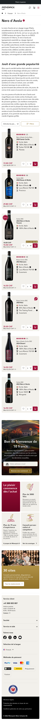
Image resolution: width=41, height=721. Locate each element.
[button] (29, 7)
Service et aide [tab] (9, 626)
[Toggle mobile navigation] (38, 7)
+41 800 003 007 (10, 603)
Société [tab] (6, 620)
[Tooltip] (35, 144)
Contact (5, 613)
